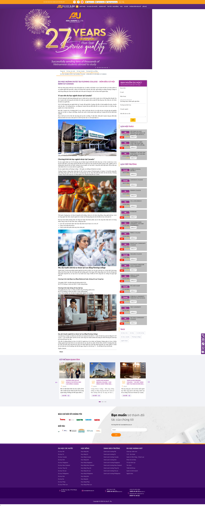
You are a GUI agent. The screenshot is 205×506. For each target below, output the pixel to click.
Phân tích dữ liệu (131, 459)
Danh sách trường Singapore (112, 462)
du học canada (125, 337)
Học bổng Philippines (87, 473)
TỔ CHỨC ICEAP (135, 285)
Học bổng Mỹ (84, 451)
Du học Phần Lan (63, 484)
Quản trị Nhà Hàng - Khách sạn (135, 457)
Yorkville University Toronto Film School (137, 297)
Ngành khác (130, 473)
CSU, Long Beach (135, 201)
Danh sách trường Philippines (112, 473)
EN (120, 2)
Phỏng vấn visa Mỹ (135, 6)
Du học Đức (61, 476)
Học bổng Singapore (86, 462)
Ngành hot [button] (102, 6)
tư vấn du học (140, 333)
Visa (121, 6)
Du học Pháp (61, 482)
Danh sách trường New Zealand (113, 465)
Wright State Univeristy (134, 275)
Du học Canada (62, 457)
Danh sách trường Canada (111, 457)
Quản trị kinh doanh (132, 470)
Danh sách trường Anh (110, 459)
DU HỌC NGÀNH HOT (134, 448)
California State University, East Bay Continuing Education (137, 224)
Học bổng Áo (84, 479)
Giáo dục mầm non (132, 451)
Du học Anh (61, 459)
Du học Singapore (63, 462)
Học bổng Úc (84, 454)
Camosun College (136, 179)
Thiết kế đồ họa (131, 468)
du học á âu (124, 333)
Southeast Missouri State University (137, 265)
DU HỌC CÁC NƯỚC (65, 448)
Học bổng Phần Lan (86, 484)
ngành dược (124, 340)
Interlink (133, 211)
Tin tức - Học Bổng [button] (113, 6)
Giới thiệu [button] (82, 6)
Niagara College (136, 254)
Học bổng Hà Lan (86, 470)
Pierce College (135, 232)
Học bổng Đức (85, 476)
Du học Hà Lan (62, 470)
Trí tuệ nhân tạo (131, 462)
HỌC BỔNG (85, 448)
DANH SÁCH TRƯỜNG (112, 448)
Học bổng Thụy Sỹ (86, 468)
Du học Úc (61, 454)
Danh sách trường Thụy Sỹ (111, 468)
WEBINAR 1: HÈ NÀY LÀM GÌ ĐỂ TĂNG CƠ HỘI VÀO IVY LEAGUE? (137, 154)
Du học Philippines (63, 473)
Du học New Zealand (64, 465)
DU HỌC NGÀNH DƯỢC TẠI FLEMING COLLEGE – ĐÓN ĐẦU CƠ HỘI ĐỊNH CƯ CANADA (83, 74)
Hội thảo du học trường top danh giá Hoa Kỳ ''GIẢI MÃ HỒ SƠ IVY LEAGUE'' (137, 134)
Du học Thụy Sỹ (62, 468)
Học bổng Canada (86, 457)
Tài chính (129, 465)
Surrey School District (135, 169)
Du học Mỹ (61, 451)
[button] (99, 401)
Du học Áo (61, 479)
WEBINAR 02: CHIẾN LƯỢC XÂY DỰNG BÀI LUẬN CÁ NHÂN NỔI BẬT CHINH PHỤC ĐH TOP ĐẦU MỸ (137, 145)
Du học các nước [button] (92, 6)
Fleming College (136, 337)
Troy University (135, 307)
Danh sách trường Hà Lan (111, 470)
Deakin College (135, 190)
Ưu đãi (126, 6)
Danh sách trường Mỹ (110, 451)
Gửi (133, 120)
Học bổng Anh (85, 459)
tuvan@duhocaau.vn (126, 424)
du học (132, 333)
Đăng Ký (133, 136)
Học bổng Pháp (85, 482)
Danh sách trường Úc (110, 454)
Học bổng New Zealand (87, 465)
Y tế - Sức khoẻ (131, 454)
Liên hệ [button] (144, 6)
